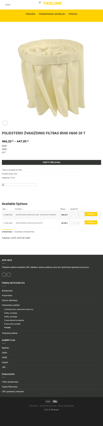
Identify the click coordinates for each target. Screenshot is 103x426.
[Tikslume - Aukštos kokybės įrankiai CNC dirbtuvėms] (51, 4)
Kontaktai (33, 406)
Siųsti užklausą (51, 162)
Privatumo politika (48, 406)
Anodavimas (7, 291)
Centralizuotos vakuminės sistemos (18, 309)
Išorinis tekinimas (9, 300)
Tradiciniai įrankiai (9, 333)
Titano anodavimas (10, 382)
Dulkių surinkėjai (10, 313)
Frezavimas (7, 295)
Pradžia (30, 14)
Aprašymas (7, 232)
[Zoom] (5, 123)
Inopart (5, 362)
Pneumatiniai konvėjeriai (14, 320)
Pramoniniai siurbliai (52, 14)
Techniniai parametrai (24, 232)
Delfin (4, 353)
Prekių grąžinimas (66, 406)
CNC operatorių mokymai (13, 391)
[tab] (7, 231)
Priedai (73, 14)
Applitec (5, 348)
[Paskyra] (95, 5)
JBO (4, 367)
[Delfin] (19, 190)
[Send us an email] (9, 275)
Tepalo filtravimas (9, 387)
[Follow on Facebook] (4, 275)
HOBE (4, 357)
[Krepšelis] (100, 5)
